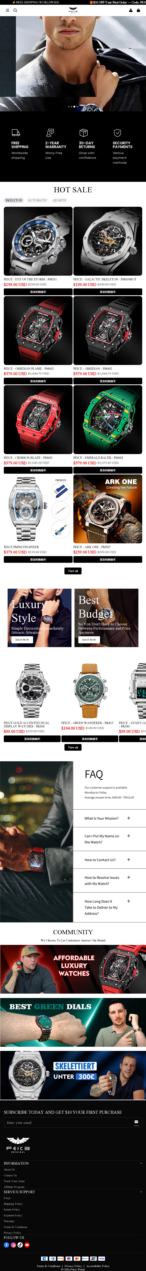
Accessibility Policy (98, 1266)
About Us (9, 1169)
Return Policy (12, 1209)
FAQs (7, 1198)
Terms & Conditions (15, 1227)
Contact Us (10, 1175)
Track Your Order (14, 1181)
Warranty (9, 1221)
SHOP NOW (22, 639)
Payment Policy (13, 1215)
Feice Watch (77, 1269)
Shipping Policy (13, 1203)
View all (73, 570)
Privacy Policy (12, 1232)
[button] (7, 10)
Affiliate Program (14, 1186)
